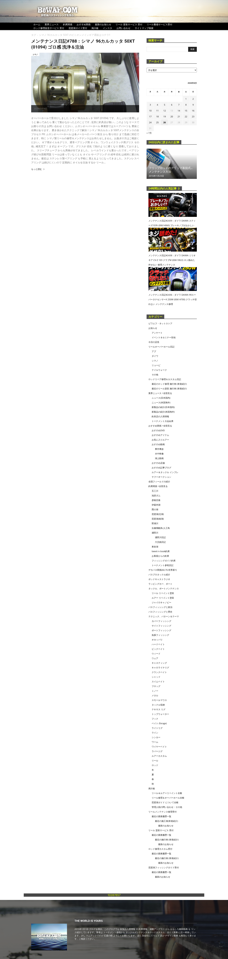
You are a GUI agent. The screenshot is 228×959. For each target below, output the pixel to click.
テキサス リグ (158, 709)
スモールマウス (159, 700)
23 (193, 116)
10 (150, 110)
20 (171, 116)
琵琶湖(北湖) (158, 514)
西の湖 (155, 509)
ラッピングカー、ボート (160, 583)
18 (157, 116)
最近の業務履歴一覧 (161, 816)
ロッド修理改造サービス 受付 (48, 28)
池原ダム (156, 495)
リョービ (156, 365)
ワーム (155, 741)
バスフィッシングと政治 (160, 607)
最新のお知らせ (103, 24)
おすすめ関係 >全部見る (160, 425)
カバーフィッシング (161, 621)
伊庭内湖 (156, 504)
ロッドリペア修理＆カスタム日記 (164, 379)
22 (186, 116)
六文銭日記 (160, 541)
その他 (155, 374)
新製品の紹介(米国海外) (163, 411)
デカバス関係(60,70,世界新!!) (162, 569)
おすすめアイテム (160, 435)
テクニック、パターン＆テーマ (163, 616)
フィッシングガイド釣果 (164, 560)
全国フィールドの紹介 (159, 481)
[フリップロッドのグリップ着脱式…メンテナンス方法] (172, 164)
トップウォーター (160, 714)
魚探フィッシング (160, 634)
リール (155, 760)
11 (157, 110)
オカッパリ (157, 639)
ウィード (156, 653)
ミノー (155, 690)
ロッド (155, 765)
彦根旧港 (156, 500)
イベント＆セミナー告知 (164, 337)
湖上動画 (159, 458)
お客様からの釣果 (160, 555)
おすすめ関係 (84, 24)
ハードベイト (158, 644)
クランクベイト (159, 672)
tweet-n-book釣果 (161, 551)
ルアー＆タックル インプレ (165, 472)
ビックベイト (158, 648)
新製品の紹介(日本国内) (163, 407)
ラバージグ (157, 751)
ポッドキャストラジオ (159, 579)
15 (186, 110)
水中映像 (159, 453)
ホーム (36, 24)
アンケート (157, 332)
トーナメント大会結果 (162, 421)
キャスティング (159, 662)
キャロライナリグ (160, 667)
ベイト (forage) (159, 723)
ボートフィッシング (161, 630)
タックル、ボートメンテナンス (163, 588)
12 (164, 110)
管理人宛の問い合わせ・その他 (167, 807)
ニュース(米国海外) (161, 402)
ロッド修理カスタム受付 (160, 848)
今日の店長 (153, 342)
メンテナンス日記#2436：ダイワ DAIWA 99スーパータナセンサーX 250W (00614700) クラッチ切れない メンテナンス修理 (172, 299)
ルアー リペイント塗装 (163, 597)
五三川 (155, 490)
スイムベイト (158, 681)
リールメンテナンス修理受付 (162, 811)
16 (193, 110)
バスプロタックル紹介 (159, 574)
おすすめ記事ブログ (161, 467)
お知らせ (152, 328)
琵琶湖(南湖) (158, 518)
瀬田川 (155, 532)
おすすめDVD (158, 430)
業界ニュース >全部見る (160, 393)
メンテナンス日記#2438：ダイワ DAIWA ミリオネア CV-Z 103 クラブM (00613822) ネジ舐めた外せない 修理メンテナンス (172, 260)
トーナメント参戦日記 (162, 565)
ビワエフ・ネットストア (160, 323)
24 (150, 122)
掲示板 (95, 28)
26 (164, 122)
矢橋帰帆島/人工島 (161, 528)
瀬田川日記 (160, 537)
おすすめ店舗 (158, 462)
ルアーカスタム (159, 755)
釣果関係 (67, 24)
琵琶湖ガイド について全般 (165, 802)
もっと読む (36, 169)
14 (179, 110)
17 (150, 116)
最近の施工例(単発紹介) (166, 820)
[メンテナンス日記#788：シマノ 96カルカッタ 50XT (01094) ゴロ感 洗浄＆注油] (85, 82)
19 (164, 116)
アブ (154, 351)
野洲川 (155, 523)
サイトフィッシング (161, 625)
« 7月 (149, 132)
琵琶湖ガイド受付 (78, 28)
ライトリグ (157, 727)
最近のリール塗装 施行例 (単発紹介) (169, 388)
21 (179, 116)
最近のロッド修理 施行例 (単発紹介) (169, 383)
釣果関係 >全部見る (158, 486)
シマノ (35, 54)
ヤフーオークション (161, 476)
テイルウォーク (159, 369)
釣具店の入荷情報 (160, 416)
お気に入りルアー (160, 439)
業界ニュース (52, 24)
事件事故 (159, 448)
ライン (155, 732)
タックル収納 (158, 704)
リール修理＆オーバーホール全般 (168, 797)
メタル (155, 695)
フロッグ (156, 686)
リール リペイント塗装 (163, 593)
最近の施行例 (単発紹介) (167, 839)
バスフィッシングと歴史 (160, 611)
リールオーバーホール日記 (161, 346)
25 (157, 122)
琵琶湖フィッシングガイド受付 (163, 867)
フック (155, 718)
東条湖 (155, 546)
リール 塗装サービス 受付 (129, 24)
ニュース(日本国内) (161, 397)
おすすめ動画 (158, 444)
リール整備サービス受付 (159, 24)
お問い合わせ (123, 28)
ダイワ (155, 355)
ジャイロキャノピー (161, 602)
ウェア (155, 658)
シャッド (156, 676)
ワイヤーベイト (159, 746)
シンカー (156, 737)
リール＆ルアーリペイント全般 (167, 793)
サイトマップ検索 (144, 28)
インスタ (107, 28)
